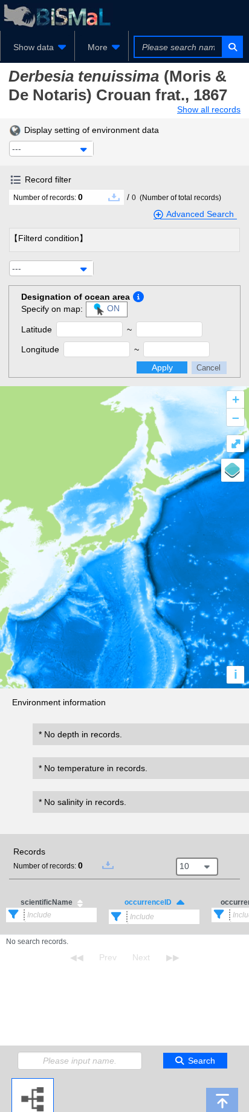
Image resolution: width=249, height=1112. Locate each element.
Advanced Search (200, 214)
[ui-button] (232, 47)
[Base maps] (232, 470)
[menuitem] (37, 47)
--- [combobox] (16, 149)
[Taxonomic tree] (32, 1083)
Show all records (209, 109)
